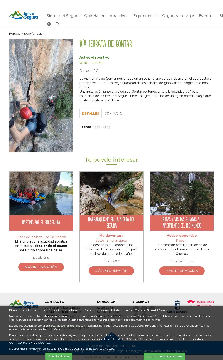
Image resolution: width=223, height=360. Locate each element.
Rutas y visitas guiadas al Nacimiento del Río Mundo (181, 223)
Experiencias (145, 15)
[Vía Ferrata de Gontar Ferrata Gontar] (41, 95)
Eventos (206, 15)
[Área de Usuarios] (49, 24)
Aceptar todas (58, 356)
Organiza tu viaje (178, 15)
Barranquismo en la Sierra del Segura (111, 223)
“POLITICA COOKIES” (71, 348)
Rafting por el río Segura (41, 223)
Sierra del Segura (63, 15)
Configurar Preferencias (164, 356)
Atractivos (119, 15)
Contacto (113, 114)
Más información (41, 267)
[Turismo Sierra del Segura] (23, 16)
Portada (15, 33)
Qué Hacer (94, 15)
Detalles (90, 114)
